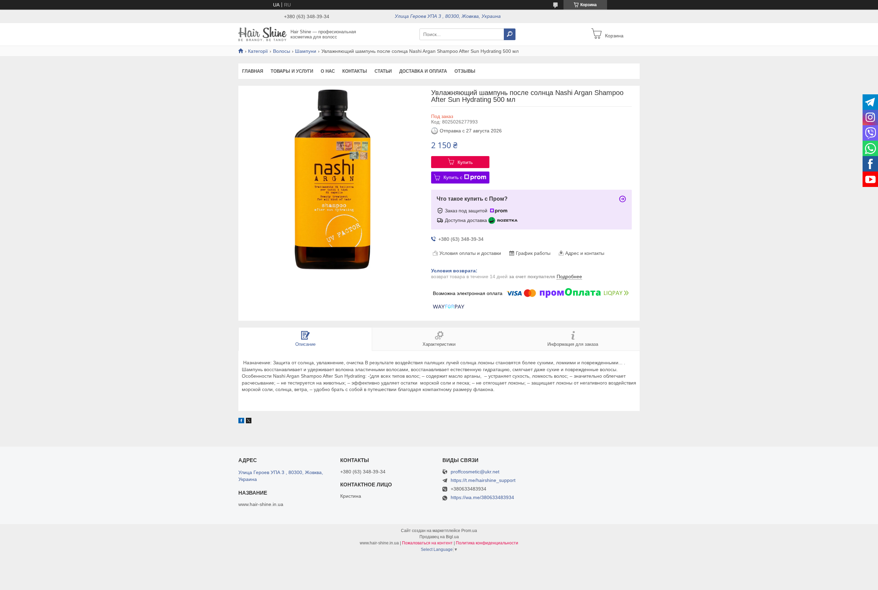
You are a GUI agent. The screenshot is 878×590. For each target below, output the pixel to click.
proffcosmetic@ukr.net (475, 471)
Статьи (383, 71)
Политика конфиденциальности (487, 543)
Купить (465, 162)
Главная (252, 71)
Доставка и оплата (423, 71)
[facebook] (241, 421)
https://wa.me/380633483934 (482, 497)
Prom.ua (469, 530)
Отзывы (464, 71)
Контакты (354, 71)
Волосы (281, 51)
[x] (248, 421)
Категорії (258, 51)
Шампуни (305, 51)
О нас (328, 71)
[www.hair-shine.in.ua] (262, 34)
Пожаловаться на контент (427, 543)
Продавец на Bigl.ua (439, 536)
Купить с (452, 177)
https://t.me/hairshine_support (483, 480)
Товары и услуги (292, 71)
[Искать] (509, 34)
